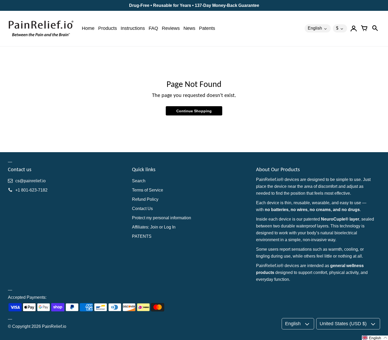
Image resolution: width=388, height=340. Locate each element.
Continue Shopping (194, 111)
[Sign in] (353, 28)
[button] (375, 338)
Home (88, 28)
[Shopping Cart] (364, 28)
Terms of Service (147, 190)
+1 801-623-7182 (31, 190)
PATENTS (142, 236)
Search (138, 181)
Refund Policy (145, 199)
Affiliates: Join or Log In (154, 227)
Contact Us (142, 208)
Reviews (171, 28)
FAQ (153, 28)
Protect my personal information (161, 218)
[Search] (375, 28)
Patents (207, 28)
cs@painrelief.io (30, 181)
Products (107, 28)
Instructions (133, 28)
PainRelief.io (54, 326)
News (189, 28)
